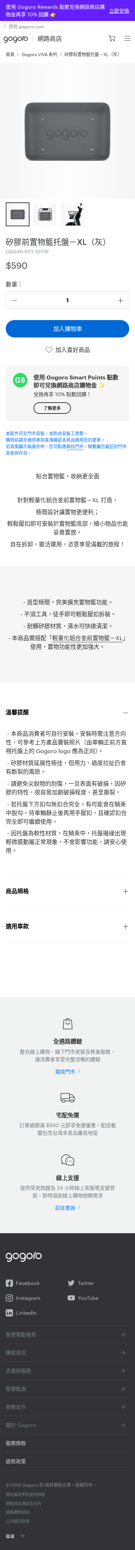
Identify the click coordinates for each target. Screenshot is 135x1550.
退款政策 (16, 1461)
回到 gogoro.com (26, 26)
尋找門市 (75, 446)
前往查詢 (65, 1207)
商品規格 (18, 891)
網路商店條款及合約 (23, 1503)
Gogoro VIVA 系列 (39, 54)
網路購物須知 (18, 1512)
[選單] (127, 38)
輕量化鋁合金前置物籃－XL (87, 638)
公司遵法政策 (18, 1521)
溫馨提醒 (17, 712)
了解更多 (52, 408)
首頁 (10, 54)
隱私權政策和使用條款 (25, 1494)
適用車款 (17, 926)
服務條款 (16, 1442)
